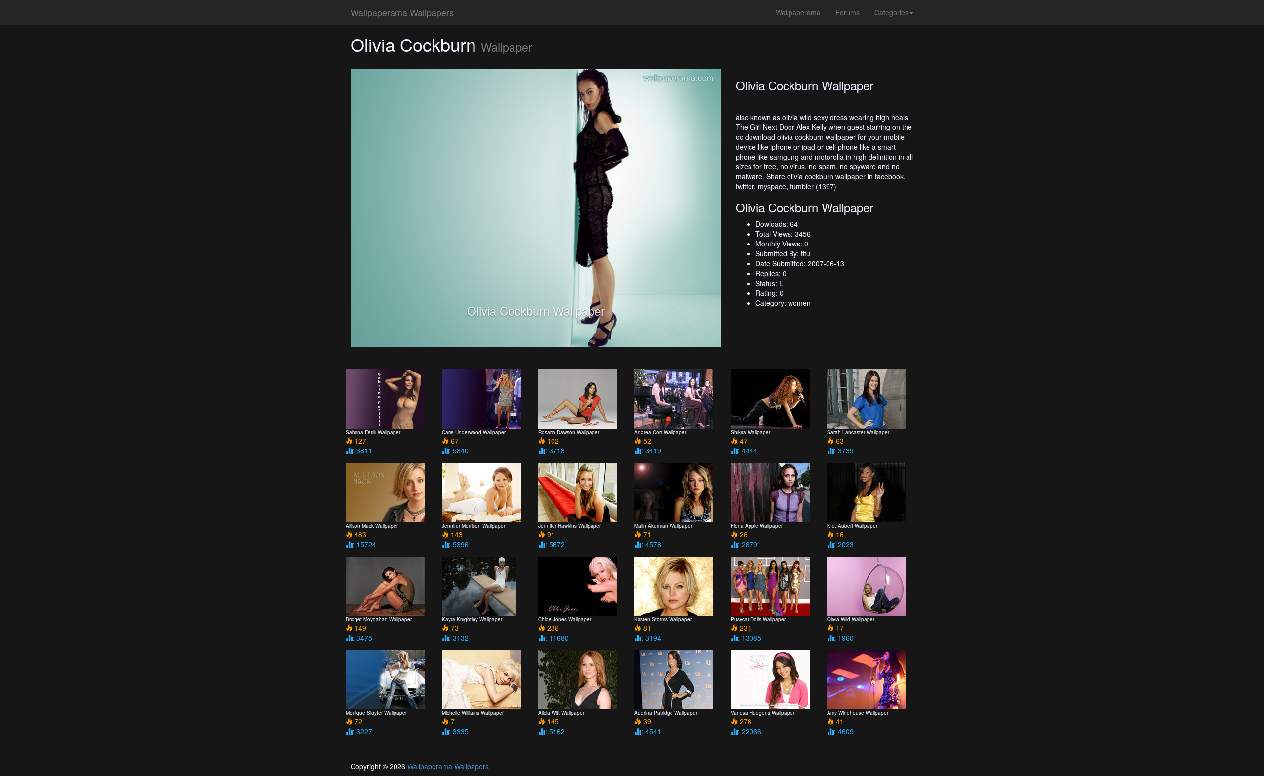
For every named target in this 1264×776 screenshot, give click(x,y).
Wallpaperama (798, 12)
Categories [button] (891, 12)
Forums (847, 12)
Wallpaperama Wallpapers (402, 12)
